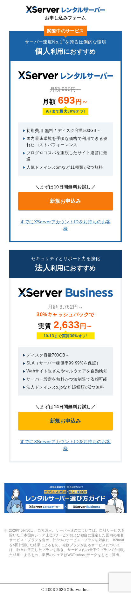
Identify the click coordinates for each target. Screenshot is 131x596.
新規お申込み (65, 201)
